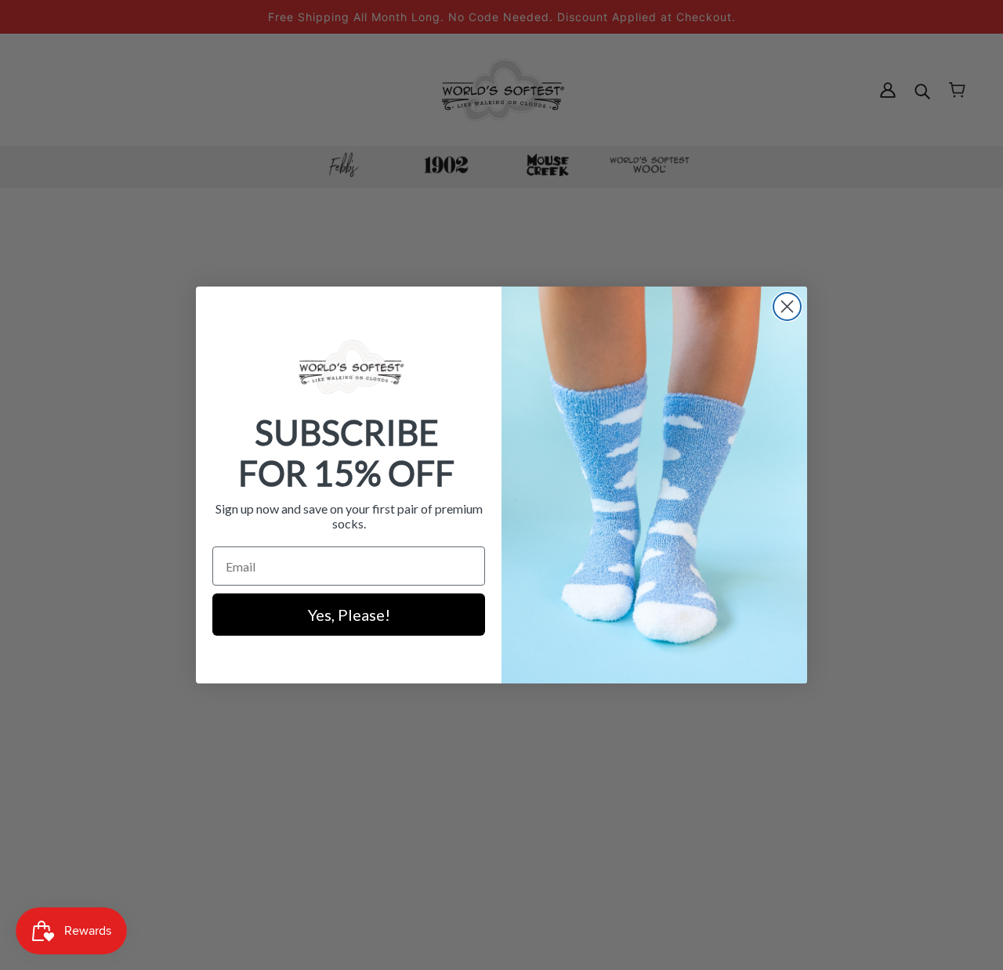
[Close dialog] (787, 306)
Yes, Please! (349, 614)
